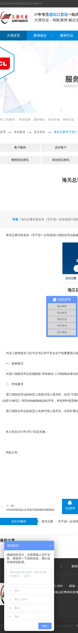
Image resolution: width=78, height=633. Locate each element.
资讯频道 (19, 132)
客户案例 (20, 147)
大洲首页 (13, 35)
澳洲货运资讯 (20, 159)
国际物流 (39, 119)
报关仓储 (54, 119)
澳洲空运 (68, 119)
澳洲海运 (40, 35)
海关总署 (47, 521)
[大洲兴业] (14, 17)
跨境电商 (25, 119)
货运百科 (39, 132)
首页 (3, 132)
